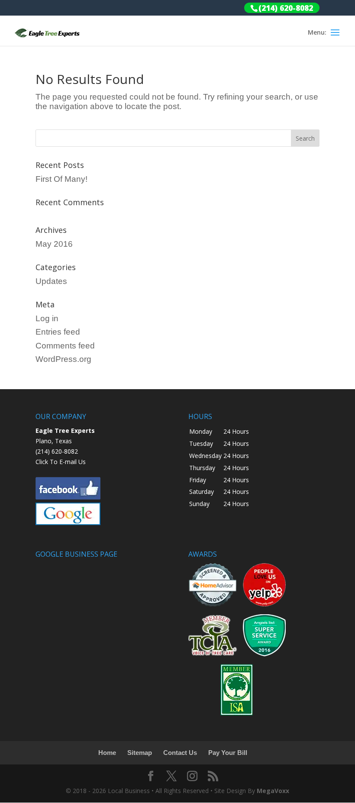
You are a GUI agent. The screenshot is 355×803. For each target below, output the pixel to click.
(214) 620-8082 (57, 451)
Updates (51, 281)
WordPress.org (63, 359)
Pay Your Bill (227, 752)
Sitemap (139, 752)
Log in (47, 318)
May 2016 (54, 243)
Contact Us (180, 752)
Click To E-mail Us (61, 462)
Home (107, 752)
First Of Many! (61, 179)
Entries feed (58, 331)
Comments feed (65, 345)
